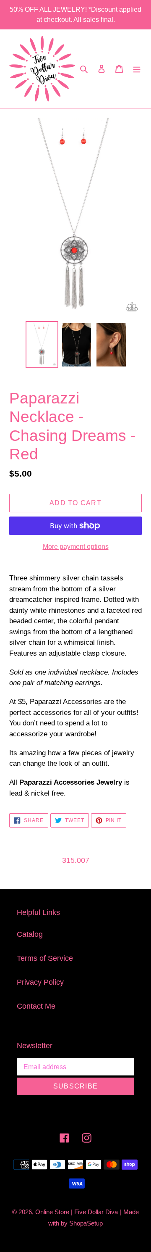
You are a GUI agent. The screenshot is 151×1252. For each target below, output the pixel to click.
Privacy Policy (40, 982)
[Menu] (137, 69)
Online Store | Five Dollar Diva (76, 1211)
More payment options (76, 546)
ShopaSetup (86, 1223)
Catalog (30, 934)
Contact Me (36, 1006)
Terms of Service (45, 958)
